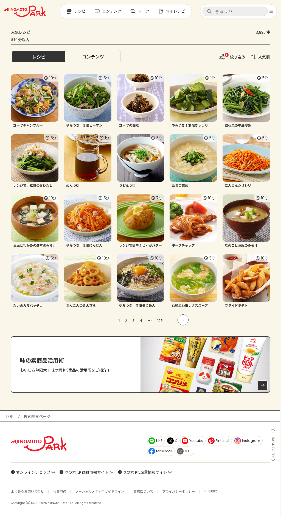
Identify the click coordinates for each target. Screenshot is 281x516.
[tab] (93, 56)
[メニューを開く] (271, 11)
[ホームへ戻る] (25, 11)
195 (160, 320)
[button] (235, 11)
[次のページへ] (183, 319)
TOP (9, 416)
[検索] (209, 11)
